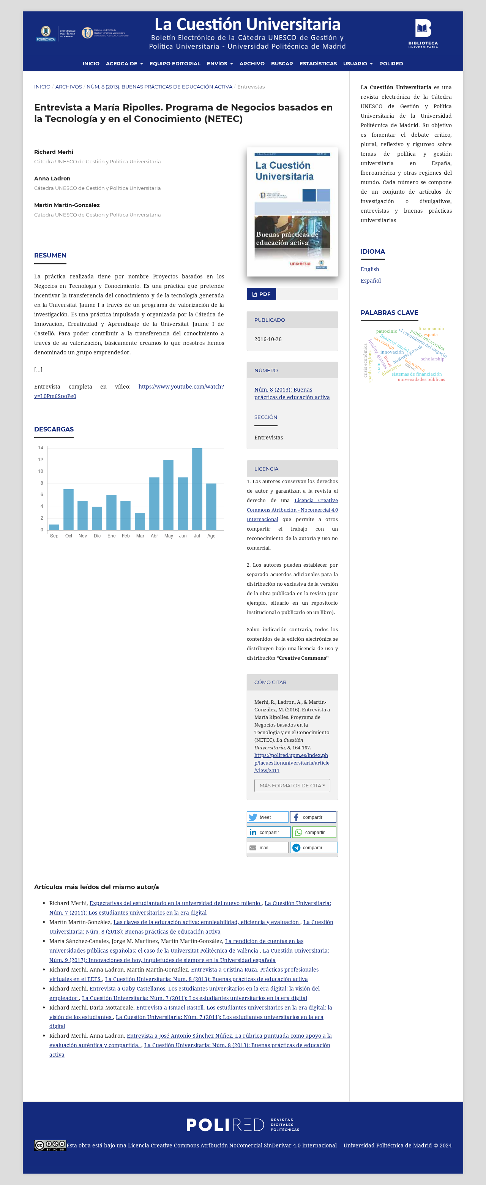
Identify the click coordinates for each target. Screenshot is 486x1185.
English (370, 269)
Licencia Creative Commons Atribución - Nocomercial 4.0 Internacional (292, 510)
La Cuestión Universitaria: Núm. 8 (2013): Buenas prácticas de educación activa (206, 979)
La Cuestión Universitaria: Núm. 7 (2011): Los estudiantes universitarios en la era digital (194, 998)
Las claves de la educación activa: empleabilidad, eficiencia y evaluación (207, 922)
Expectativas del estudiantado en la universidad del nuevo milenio (176, 903)
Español (371, 280)
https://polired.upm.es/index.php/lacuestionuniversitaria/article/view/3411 (292, 763)
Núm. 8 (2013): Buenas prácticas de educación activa (159, 87)
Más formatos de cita (290, 785)
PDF (264, 294)
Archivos (68, 87)
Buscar (282, 63)
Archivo (252, 63)
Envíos (218, 63)
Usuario (356, 63)
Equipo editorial (175, 63)
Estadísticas (318, 63)
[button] (268, 817)
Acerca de (122, 63)
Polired (391, 63)
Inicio (91, 63)
